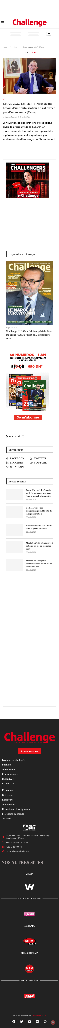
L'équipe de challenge (13, 760)
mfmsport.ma (29, 953)
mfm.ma (29, 926)
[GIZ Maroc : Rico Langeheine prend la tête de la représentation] (14, 512)
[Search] (56, 23)
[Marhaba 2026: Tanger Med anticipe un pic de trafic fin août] (14, 547)
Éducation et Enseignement (16, 809)
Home (5, 47)
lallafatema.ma (29, 898)
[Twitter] (21, 1021)
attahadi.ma (29, 980)
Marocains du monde (13, 813)
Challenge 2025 (39, 1015)
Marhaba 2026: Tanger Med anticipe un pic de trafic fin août (39, 546)
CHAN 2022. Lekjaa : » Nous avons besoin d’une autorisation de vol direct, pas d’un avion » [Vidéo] (29, 108)
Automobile (8, 804)
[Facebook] (14, 1021)
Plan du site (8, 783)
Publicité (6, 764)
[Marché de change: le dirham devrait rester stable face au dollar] (14, 565)
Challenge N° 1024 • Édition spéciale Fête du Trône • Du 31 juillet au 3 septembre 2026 (29, 335)
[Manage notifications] (53, 1022)
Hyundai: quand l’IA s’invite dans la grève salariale (39, 527)
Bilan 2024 (8, 778)
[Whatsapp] (45, 1021)
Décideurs (7, 799)
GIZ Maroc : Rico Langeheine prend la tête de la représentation (39, 511)
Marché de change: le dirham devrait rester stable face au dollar (39, 564)
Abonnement (8, 769)
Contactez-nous (10, 774)
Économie (7, 790)
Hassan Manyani (10, 117)
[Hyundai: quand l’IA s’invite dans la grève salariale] (14, 530)
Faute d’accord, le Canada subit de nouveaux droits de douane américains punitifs (38, 493)
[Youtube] (29, 1021)
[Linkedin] (37, 1021)
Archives (6, 818)
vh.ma (30, 874)
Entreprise (7, 795)
